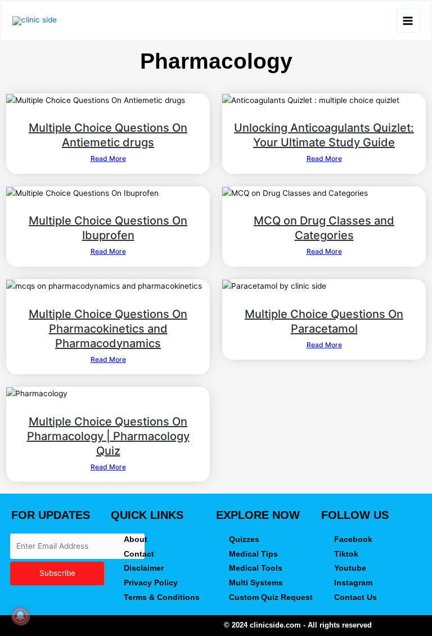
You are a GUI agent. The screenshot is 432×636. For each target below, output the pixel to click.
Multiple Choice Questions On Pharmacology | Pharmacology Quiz (108, 436)
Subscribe (57, 572)
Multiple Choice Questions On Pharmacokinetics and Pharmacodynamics (108, 328)
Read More (108, 158)
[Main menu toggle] (408, 20)
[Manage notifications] (20, 616)
